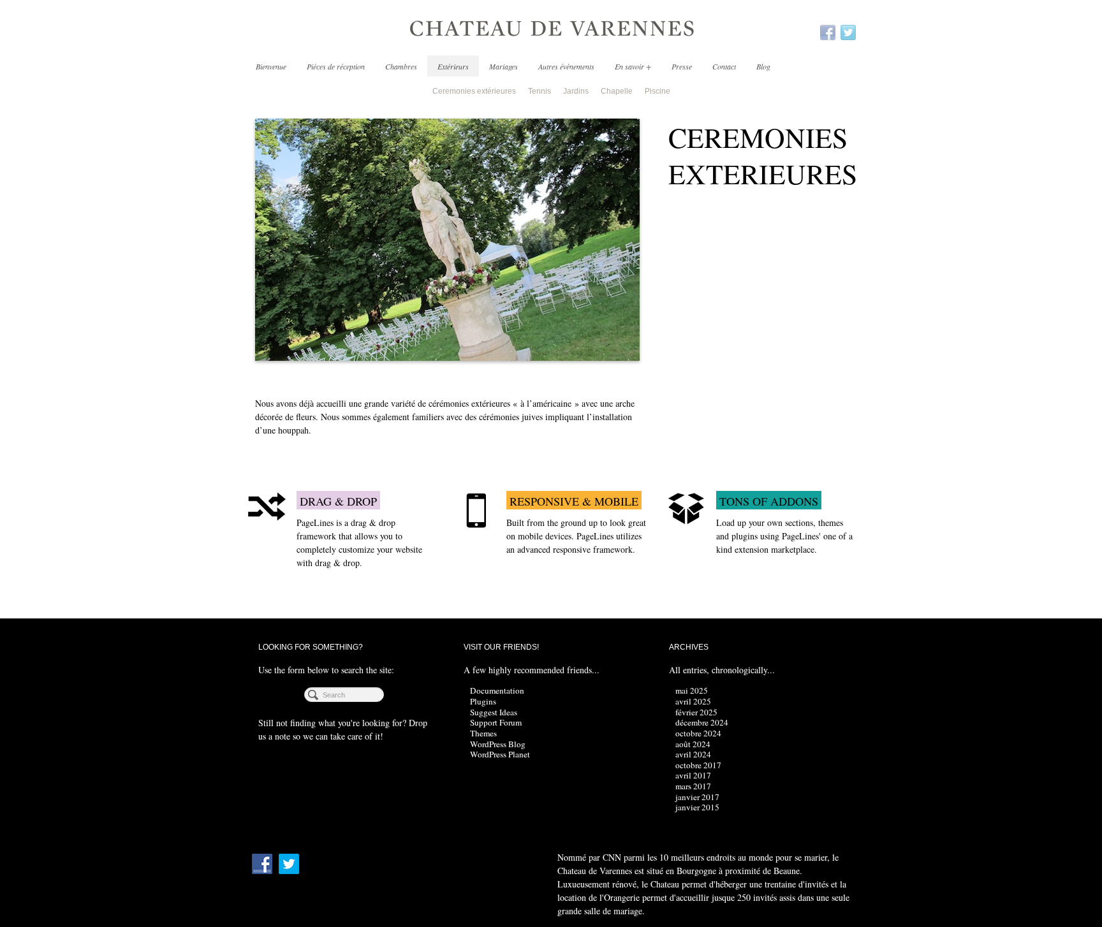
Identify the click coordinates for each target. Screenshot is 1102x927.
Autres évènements (566, 66)
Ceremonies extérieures (474, 91)
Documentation (497, 690)
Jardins (576, 91)
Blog (763, 66)
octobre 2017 (698, 765)
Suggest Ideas (493, 712)
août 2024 (692, 744)
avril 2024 (693, 754)
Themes (483, 733)
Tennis (539, 91)
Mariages (503, 66)
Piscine (657, 91)
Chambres (401, 66)
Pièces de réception (336, 66)
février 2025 (696, 712)
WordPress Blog (497, 744)
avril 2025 (693, 701)
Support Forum (496, 722)
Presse (682, 66)
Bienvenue (271, 66)
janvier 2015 (697, 807)
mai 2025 (691, 690)
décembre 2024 (701, 722)
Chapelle (617, 91)
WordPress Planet (500, 754)
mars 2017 (693, 786)
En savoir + (633, 66)
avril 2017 (693, 775)
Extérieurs (453, 66)
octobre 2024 (698, 733)
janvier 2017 (697, 797)
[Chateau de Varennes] (551, 29)
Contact (724, 66)
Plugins (483, 701)
